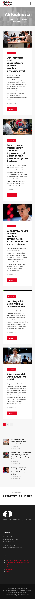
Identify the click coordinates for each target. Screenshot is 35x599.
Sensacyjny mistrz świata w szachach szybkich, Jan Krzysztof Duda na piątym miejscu (17, 237)
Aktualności (11, 53)
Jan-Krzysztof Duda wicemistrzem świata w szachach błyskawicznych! (16, 64)
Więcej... (12, 109)
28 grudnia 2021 (11, 274)
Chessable (9, 569)
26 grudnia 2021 (11, 407)
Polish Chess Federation (13, 567)
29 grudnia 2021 (11, 189)
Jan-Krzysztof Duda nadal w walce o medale (16, 304)
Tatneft (8, 571)
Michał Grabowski (23, 595)
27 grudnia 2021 (11, 332)
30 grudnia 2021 (11, 104)
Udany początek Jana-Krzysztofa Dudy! (16, 377)
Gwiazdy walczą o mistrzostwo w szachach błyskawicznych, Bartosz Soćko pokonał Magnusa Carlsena (17, 153)
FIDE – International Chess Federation (18, 560)
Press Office (16, 448)
